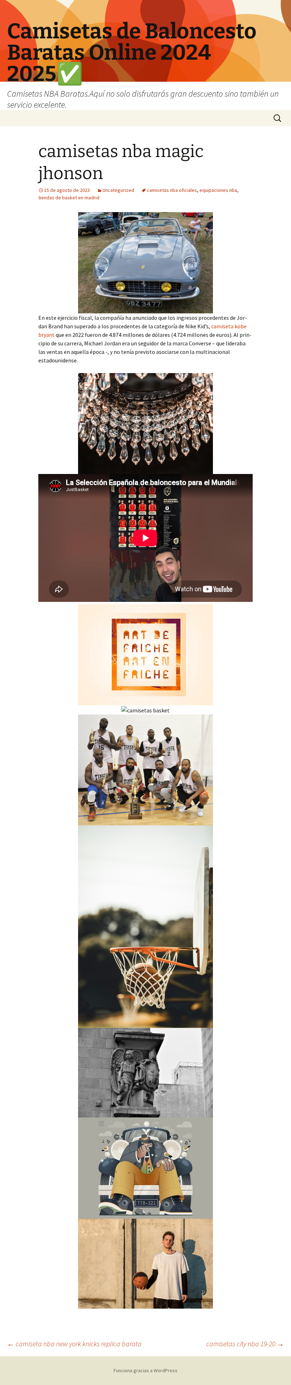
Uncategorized (118, 190)
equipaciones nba (218, 190)
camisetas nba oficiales (172, 190)
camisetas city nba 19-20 (245, 1343)
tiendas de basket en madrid (68, 197)
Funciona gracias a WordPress (145, 1370)
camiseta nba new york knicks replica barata (74, 1343)
